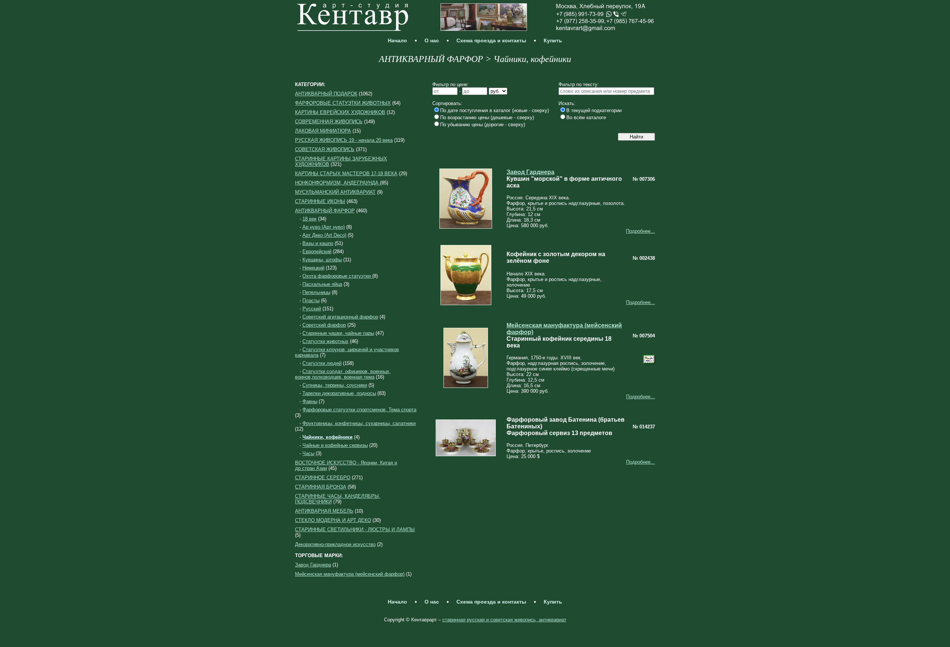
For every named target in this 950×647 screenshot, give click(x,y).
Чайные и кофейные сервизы (335, 445)
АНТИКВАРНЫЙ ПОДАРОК (326, 94)
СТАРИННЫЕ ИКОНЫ (320, 201)
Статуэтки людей (321, 363)
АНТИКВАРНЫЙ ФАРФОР (325, 210)
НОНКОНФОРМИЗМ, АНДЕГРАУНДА (337, 183)
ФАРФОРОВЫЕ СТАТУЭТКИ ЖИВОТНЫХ (343, 103)
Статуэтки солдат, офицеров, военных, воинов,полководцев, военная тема (343, 374)
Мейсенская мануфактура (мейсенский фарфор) (349, 574)
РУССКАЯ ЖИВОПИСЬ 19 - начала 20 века (344, 140)
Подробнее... (640, 231)
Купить (553, 40)
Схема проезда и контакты (491, 40)
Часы (308, 453)
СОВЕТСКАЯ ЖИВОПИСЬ (324, 149)
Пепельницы (316, 292)
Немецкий (313, 268)
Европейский (316, 251)
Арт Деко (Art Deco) (324, 235)
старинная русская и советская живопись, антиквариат (504, 620)
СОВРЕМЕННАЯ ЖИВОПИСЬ (329, 121)
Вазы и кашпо (317, 243)
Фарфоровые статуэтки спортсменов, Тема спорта (359, 409)
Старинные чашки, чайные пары (338, 333)
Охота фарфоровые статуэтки (337, 276)
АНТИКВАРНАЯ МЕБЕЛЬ (324, 511)
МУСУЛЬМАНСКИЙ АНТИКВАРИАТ (335, 192)
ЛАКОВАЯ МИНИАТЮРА (323, 131)
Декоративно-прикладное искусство (335, 544)
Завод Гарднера (313, 565)
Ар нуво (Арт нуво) (323, 227)
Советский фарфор (324, 325)
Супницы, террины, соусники (334, 385)
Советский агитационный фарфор (340, 317)
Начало (397, 40)
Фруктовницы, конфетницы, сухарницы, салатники (359, 423)
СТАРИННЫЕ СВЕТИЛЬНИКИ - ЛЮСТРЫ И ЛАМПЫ (355, 529)
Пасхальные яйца (322, 284)
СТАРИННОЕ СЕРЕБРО (322, 477)
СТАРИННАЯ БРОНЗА (320, 487)
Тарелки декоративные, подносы (339, 393)
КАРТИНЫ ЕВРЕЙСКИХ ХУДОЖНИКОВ (340, 112)
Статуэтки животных (325, 341)
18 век (309, 219)
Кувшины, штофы (322, 259)
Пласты (311, 300)
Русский (311, 308)
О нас (432, 40)
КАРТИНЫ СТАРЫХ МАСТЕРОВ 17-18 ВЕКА (346, 173)
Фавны (309, 401)
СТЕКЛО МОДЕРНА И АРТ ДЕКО (333, 520)
